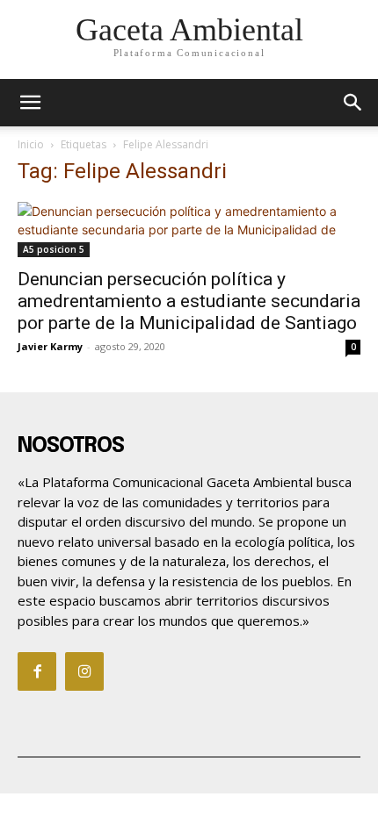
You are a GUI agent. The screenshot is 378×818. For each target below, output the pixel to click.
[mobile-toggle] (30, 102)
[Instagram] (84, 671)
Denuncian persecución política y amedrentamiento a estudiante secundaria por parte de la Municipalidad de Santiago (189, 301)
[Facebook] (37, 671)
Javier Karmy (50, 346)
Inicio (31, 144)
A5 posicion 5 (53, 249)
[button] (353, 102)
